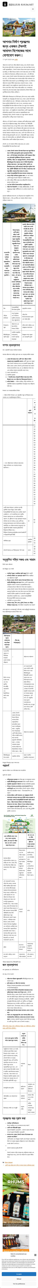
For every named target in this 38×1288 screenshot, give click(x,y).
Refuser (19, 1279)
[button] (35, 1255)
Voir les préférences (19, 1284)
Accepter (19, 1274)
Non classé (8, 1162)
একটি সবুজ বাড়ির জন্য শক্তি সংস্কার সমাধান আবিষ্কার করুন (19, 1165)
